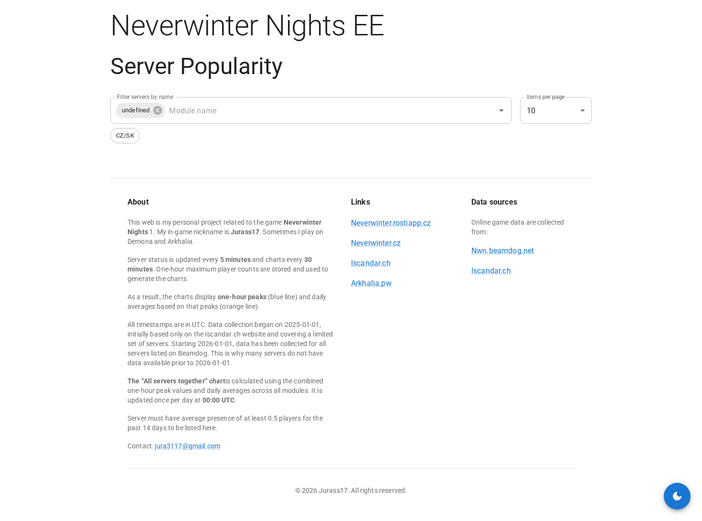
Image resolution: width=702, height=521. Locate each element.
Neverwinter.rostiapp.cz (391, 223)
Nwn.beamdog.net (502, 250)
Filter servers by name (145, 97)
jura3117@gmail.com (187, 446)
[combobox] (323, 110)
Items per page (546, 97)
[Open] (501, 110)
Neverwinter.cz (376, 243)
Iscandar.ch (371, 263)
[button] (140, 110)
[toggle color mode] (677, 496)
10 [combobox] (531, 110)
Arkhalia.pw (371, 283)
